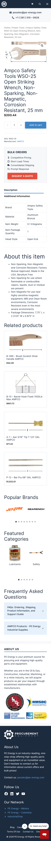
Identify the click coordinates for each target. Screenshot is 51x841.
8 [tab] (35, 521)
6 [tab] (29, 521)
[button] (40, 4)
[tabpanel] (15, 509)
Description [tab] (10, 190)
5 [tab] (27, 521)
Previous (2, 511)
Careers (21, 827)
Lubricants (15, 564)
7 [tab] (32, 521)
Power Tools (18, 27)
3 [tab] (21, 521)
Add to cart (35, 125)
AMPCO (20, 141)
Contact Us (28, 831)
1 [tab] (16, 521)
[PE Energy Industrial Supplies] (4, 4)
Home (7, 27)
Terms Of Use (13, 831)
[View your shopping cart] (32, 4)
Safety (36, 564)
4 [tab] (24, 521)
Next (49, 511)
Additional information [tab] (17, 196)
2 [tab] (18, 521)
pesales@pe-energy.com (30, 777)
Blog (12, 827)
